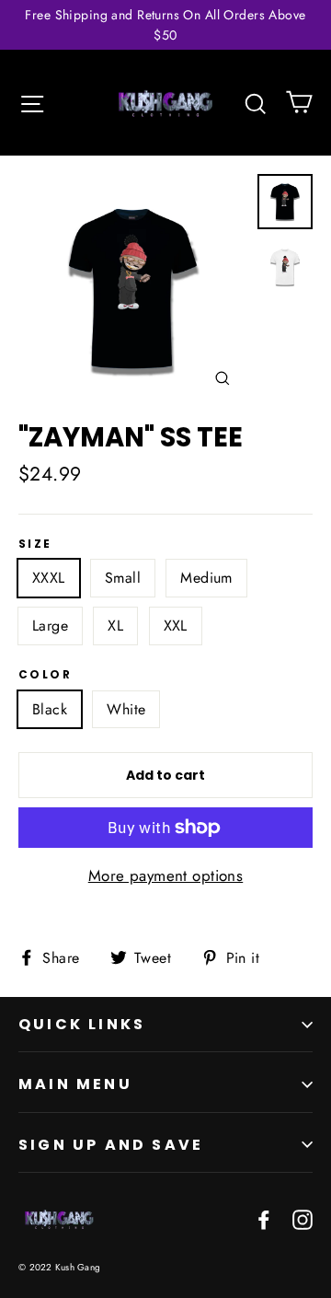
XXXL (48, 577)
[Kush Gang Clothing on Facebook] (264, 1218)
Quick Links (81, 1024)
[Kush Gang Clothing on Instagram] (302, 1218)
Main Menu (75, 1084)
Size (35, 544)
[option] (132, 288)
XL (115, 625)
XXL (176, 625)
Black (49, 709)
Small (123, 577)
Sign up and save (110, 1144)
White (126, 709)
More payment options (166, 875)
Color (45, 674)
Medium (206, 577)
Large (50, 625)
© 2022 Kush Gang (59, 1267)
